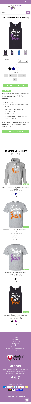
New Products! (15, 347)
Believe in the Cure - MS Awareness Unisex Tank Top (15, 316)
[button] (26, 399)
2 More (15, 281)
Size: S (15, 72)
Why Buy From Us (15, 339)
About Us (15, 343)
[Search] (28, 12)
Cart (28, 1)
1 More (15, 324)
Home (15, 337)
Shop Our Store (15, 341)
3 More (15, 196)
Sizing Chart (6, 90)
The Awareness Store (18, 396)
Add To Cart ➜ (15, 131)
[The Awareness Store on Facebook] (12, 378)
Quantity (21, 59)
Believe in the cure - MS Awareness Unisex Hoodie (15, 188)
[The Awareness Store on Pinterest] (19, 378)
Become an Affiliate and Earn (15, 349)
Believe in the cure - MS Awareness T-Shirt (15, 231)
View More (15, 153)
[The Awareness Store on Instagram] (15, 378)
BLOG (16, 350)
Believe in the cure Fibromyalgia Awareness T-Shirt (15, 273)
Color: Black (15, 65)
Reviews (15, 345)
